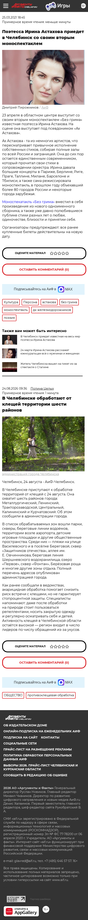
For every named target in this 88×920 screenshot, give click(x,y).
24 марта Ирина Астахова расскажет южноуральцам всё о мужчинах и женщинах (50, 351)
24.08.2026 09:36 (14, 388)
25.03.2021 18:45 (13, 17)
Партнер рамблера (40, 899)
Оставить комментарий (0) (44, 269)
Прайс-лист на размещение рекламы (37, 749)
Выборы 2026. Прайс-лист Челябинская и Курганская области (40, 767)
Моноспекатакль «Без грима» (29, 202)
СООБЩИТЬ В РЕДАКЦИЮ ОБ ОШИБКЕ (35, 775)
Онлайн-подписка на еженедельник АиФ (41, 731)
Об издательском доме (25, 725)
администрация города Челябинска (30, 474)
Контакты (50, 737)
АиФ (44, 107)
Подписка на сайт (20, 737)
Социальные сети (20, 743)
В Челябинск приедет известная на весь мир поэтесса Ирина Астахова (50, 338)
